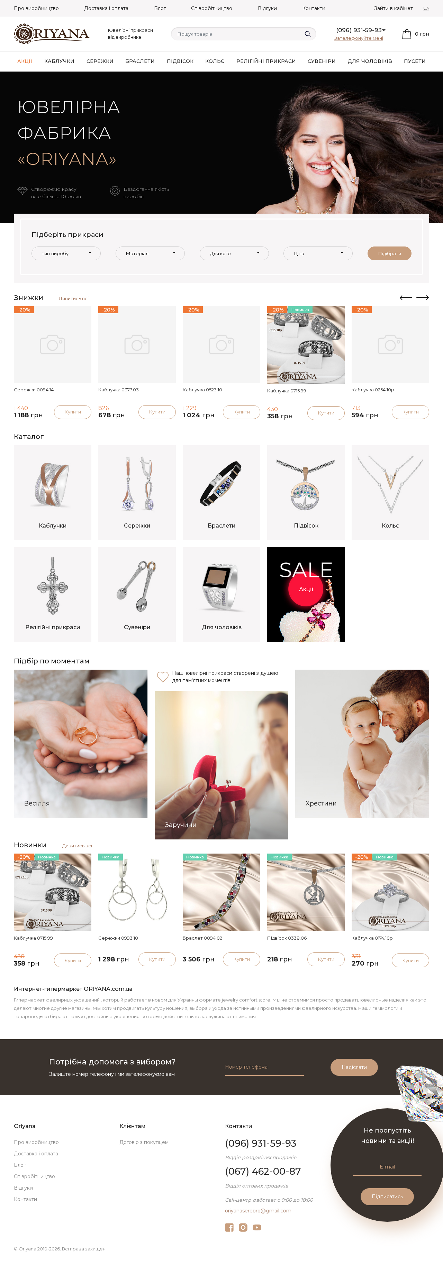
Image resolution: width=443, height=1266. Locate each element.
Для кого (220, 253)
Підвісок (180, 61)
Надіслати (354, 1067)
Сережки (100, 61)
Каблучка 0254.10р (373, 389)
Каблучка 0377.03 (118, 389)
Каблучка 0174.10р (372, 938)
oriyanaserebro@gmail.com (258, 1211)
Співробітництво (211, 8)
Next (422, 297)
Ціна (299, 253)
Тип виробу (55, 253)
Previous (406, 297)
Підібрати (389, 253)
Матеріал (137, 253)
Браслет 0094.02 (202, 938)
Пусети (415, 61)
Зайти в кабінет (393, 8)
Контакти (313, 8)
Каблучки (59, 61)
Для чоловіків (370, 61)
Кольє (214, 61)
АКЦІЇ (25, 61)
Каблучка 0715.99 (286, 390)
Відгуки (267, 8)
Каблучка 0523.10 (202, 389)
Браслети (140, 61)
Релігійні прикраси (266, 61)
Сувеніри (322, 61)
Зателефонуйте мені (358, 38)
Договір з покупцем (144, 1142)
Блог (160, 8)
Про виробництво (36, 8)
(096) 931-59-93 (359, 30)
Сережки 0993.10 (118, 938)
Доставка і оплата (106, 8)
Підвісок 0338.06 (287, 938)
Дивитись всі (74, 298)
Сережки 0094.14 (34, 389)
